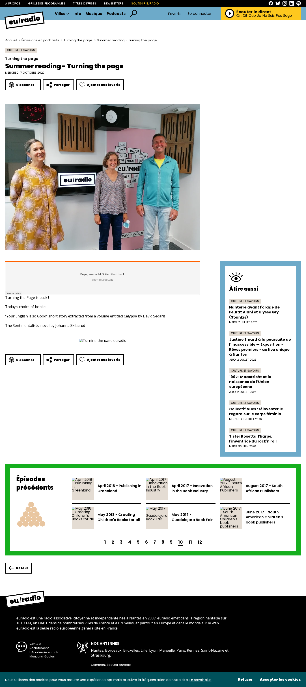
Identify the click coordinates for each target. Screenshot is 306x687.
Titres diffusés (84, 3)
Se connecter (199, 13)
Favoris (174, 13)
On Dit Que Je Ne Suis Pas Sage (264, 15)
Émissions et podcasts (40, 40)
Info (77, 14)
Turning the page (78, 40)
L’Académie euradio (44, 652)
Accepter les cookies (280, 679)
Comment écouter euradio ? (112, 665)
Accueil (11, 40)
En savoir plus (200, 679)
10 (180, 542)
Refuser (245, 679)
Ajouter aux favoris (103, 85)
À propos (12, 3)
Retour (22, 568)
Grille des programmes (46, 3)
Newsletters (114, 3)
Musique (94, 14)
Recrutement (39, 648)
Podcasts (116, 14)
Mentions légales (42, 656)
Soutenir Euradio (145, 3)
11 (190, 542)
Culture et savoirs (21, 50)
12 (200, 542)
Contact (35, 644)
